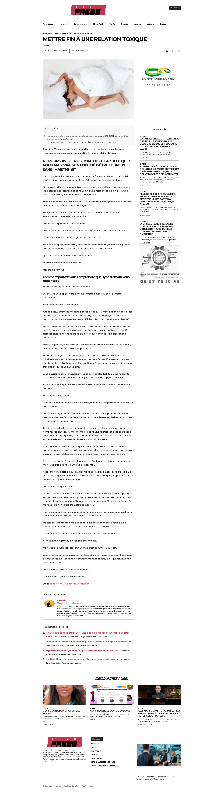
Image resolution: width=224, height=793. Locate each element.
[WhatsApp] (178, 51)
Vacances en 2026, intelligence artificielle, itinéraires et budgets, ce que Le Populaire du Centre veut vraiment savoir (159, 143)
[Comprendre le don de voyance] (112, 695)
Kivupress (47, 33)
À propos (47, 594)
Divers (57, 33)
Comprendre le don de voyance (110, 710)
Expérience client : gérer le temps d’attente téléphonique (79, 650)
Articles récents (60, 594)
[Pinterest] (172, 51)
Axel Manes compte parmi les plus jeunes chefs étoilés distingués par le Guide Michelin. (159, 713)
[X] (166, 51)
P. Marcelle (82, 51)
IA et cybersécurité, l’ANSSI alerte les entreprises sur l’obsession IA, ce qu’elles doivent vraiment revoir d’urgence (156, 229)
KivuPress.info (75, 603)
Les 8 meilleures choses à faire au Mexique (71, 659)
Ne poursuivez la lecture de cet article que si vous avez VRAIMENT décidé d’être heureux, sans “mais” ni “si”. (87, 137)
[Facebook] (160, 51)
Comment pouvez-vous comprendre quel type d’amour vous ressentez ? (84, 142)
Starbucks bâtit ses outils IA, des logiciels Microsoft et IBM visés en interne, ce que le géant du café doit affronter (159, 170)
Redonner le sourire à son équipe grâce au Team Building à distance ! (86, 641)
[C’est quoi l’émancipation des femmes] (64, 695)
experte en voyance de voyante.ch (69, 583)
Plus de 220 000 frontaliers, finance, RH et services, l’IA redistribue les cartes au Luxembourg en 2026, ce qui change (157, 199)
